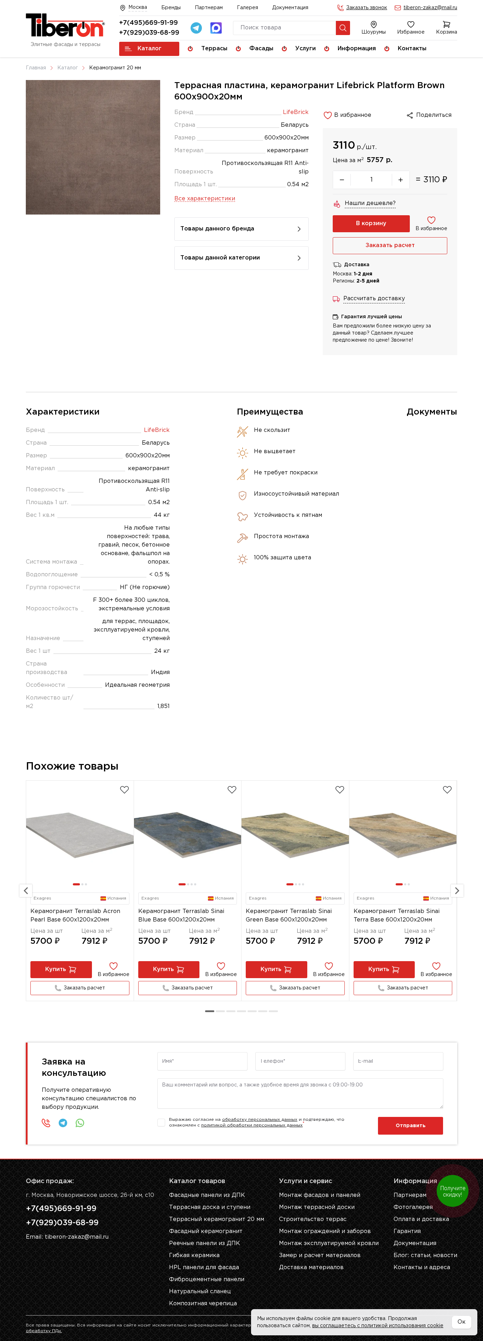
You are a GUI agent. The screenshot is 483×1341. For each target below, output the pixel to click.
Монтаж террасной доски (317, 1207)
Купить (55, 969)
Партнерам (209, 8)
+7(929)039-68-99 (149, 33)
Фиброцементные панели (206, 1279)
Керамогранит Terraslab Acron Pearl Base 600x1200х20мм (75, 916)
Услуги (305, 48)
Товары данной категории (220, 258)
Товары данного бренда (217, 229)
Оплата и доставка (421, 1219)
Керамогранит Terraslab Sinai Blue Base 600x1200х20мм (181, 916)
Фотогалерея (413, 1207)
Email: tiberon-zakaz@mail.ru (67, 1237)
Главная (36, 68)
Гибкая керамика (194, 1255)
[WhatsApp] (80, 1123)
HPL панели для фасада (204, 1267)
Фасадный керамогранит (206, 1231)
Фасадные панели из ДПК (207, 1195)
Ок (462, 1322)
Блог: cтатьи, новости (425, 1255)
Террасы (214, 48)
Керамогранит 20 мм (115, 68)
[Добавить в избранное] (124, 790)
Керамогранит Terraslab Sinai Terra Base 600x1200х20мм (397, 916)
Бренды (171, 8)
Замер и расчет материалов (320, 1255)
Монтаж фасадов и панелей (319, 1195)
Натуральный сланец (200, 1291)
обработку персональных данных (259, 1120)
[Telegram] (196, 28)
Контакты (412, 48)
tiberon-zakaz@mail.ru (430, 8)
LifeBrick (296, 112)
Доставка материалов (311, 1267)
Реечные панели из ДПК (204, 1243)
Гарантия (407, 1231)
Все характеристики (204, 198)
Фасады (261, 48)
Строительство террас (313, 1219)
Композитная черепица (203, 1303)
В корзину (371, 223)
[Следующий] (457, 890)
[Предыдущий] (25, 890)
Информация (357, 48)
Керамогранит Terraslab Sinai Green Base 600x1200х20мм (289, 916)
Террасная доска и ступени (209, 1207)
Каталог (150, 48)
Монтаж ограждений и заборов (325, 1231)
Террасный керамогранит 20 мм (216, 1219)
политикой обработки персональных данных (252, 1125)
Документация (290, 8)
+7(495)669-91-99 (148, 23)
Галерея (247, 8)
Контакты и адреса (422, 1267)
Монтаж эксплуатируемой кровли (329, 1243)
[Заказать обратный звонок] (46, 1123)
